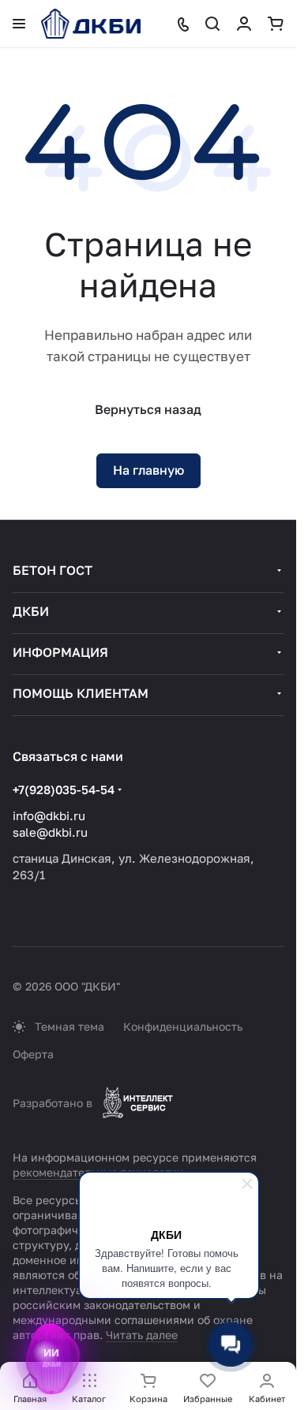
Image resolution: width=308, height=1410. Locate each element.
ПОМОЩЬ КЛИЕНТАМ (80, 693)
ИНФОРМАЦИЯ (60, 652)
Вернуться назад (148, 409)
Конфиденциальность (182, 1026)
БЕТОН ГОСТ (52, 570)
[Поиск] (212, 24)
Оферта (33, 1054)
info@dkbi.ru (49, 815)
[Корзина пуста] (276, 24)
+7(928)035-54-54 (64, 789)
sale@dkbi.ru (50, 832)
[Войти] (244, 24)
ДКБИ (31, 611)
